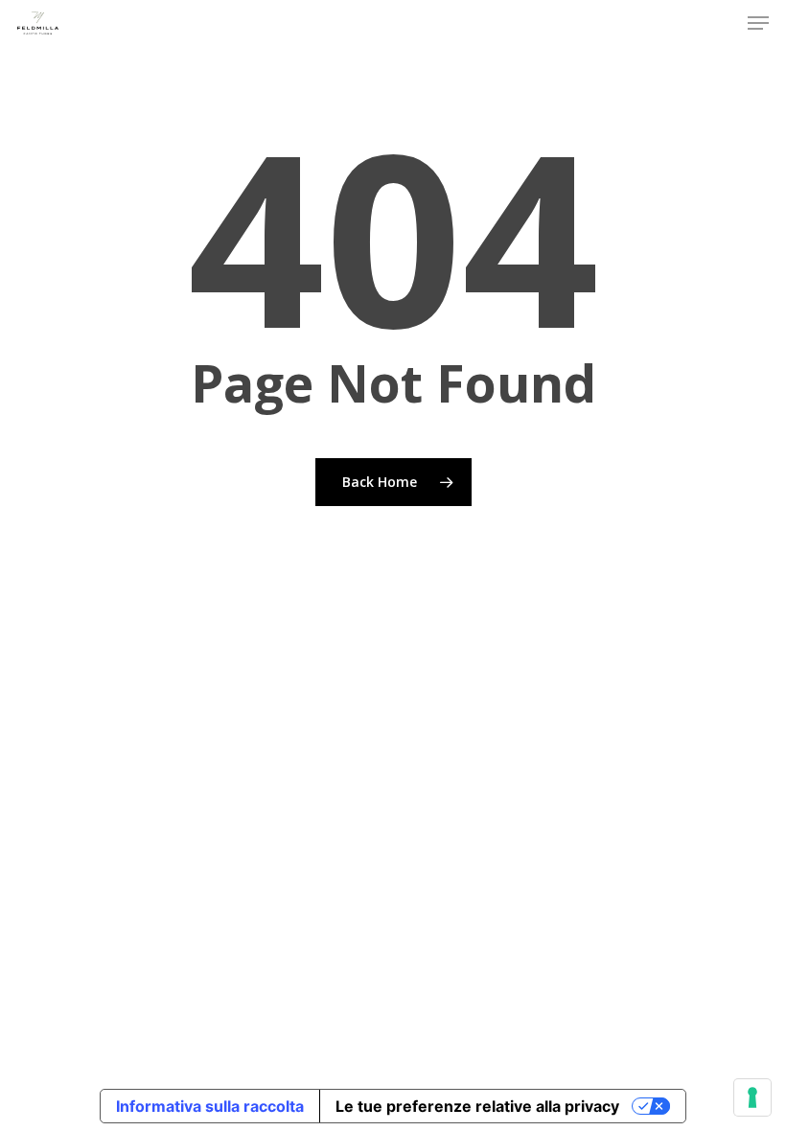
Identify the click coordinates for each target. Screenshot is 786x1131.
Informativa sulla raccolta (210, 1106)
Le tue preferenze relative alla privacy (477, 1106)
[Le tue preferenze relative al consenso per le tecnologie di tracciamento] (752, 1097)
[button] (758, 23)
